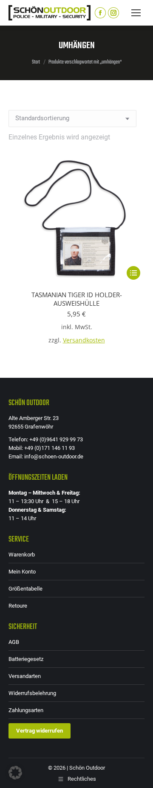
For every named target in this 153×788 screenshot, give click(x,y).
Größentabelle (25, 588)
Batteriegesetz (25, 659)
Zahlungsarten (25, 710)
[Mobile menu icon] (136, 12)
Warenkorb (21, 554)
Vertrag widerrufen (39, 730)
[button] (15, 772)
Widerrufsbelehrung (32, 693)
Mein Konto (22, 571)
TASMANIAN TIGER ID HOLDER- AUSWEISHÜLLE (76, 298)
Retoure (17, 606)
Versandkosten (84, 340)
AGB (13, 642)
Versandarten (24, 676)
